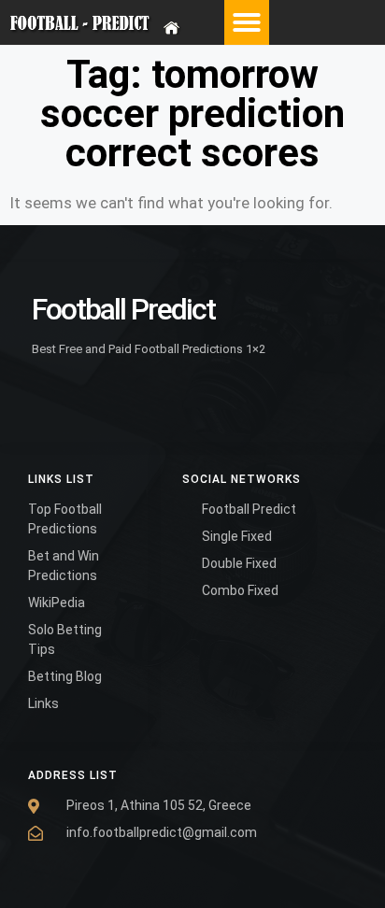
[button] (246, 22)
